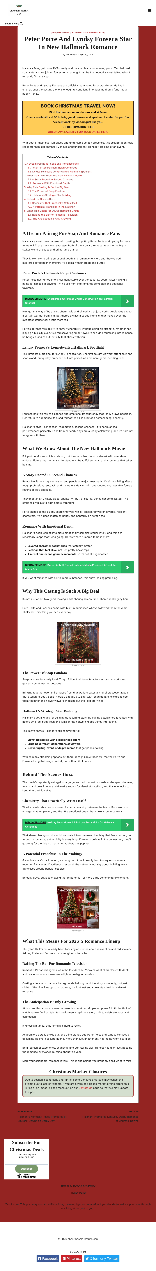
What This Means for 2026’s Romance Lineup (51, 210)
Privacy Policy (78, 1192)
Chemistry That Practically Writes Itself (52, 202)
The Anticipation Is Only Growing (49, 218)
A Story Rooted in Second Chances (50, 179)
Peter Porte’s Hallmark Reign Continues (52, 167)
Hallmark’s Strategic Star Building (49, 195)
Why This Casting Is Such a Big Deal (46, 187)
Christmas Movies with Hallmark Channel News (78, 33)
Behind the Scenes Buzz (39, 199)
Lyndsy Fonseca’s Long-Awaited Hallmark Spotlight (59, 171)
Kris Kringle (71, 54)
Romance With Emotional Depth (49, 183)
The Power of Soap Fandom (46, 191)
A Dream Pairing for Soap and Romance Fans (51, 163)
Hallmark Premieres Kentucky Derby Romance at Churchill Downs (110, 1116)
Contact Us (85, 1087)
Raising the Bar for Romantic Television (53, 214)
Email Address (26, 1157)
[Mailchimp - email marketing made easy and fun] (26, 1178)
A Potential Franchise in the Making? (51, 206)
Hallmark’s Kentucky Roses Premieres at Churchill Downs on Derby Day (42, 1116)
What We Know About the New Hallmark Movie (53, 175)
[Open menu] (151, 10)
